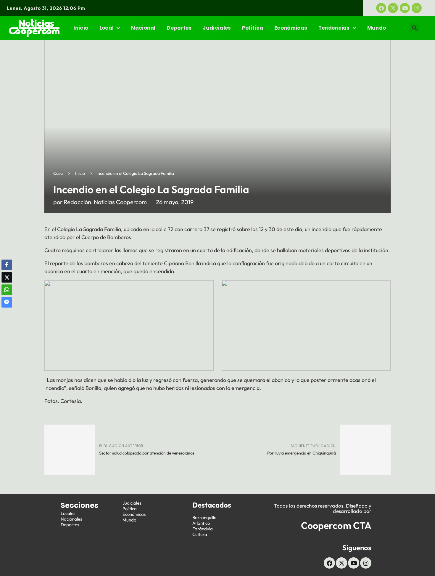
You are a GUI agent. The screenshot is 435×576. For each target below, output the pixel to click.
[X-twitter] (393, 8)
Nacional (143, 27)
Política (252, 27)
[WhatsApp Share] (6, 289)
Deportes (179, 27)
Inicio (80, 27)
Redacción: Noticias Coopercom (105, 202)
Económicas (290, 27)
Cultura (199, 534)
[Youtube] (405, 8)
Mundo (376, 27)
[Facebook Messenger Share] (6, 302)
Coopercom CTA (336, 525)
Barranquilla (204, 517)
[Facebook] (381, 8)
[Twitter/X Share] (6, 277)
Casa (58, 173)
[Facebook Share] (6, 265)
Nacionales (71, 519)
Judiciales (217, 27)
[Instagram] (417, 8)
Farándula (202, 529)
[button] (414, 27)
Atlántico (201, 523)
